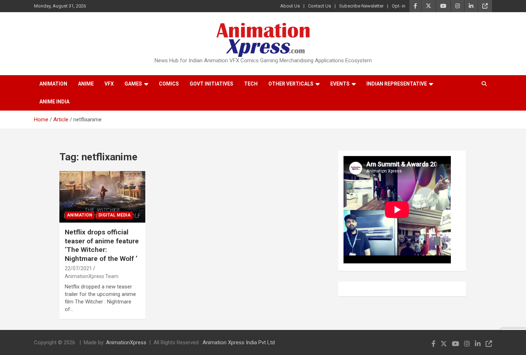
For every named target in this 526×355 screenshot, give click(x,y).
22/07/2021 (78, 268)
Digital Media (114, 215)
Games (133, 84)
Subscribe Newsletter (361, 6)
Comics (169, 84)
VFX (109, 84)
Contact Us (319, 6)
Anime (86, 84)
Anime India (54, 101)
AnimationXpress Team (91, 276)
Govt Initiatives (211, 84)
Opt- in (398, 6)
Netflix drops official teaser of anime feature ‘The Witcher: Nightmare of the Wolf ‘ (102, 245)
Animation (53, 84)
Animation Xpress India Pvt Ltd (239, 342)
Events (340, 84)
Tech (251, 84)
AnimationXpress (126, 342)
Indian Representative (396, 84)
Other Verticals (290, 84)
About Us (290, 6)
